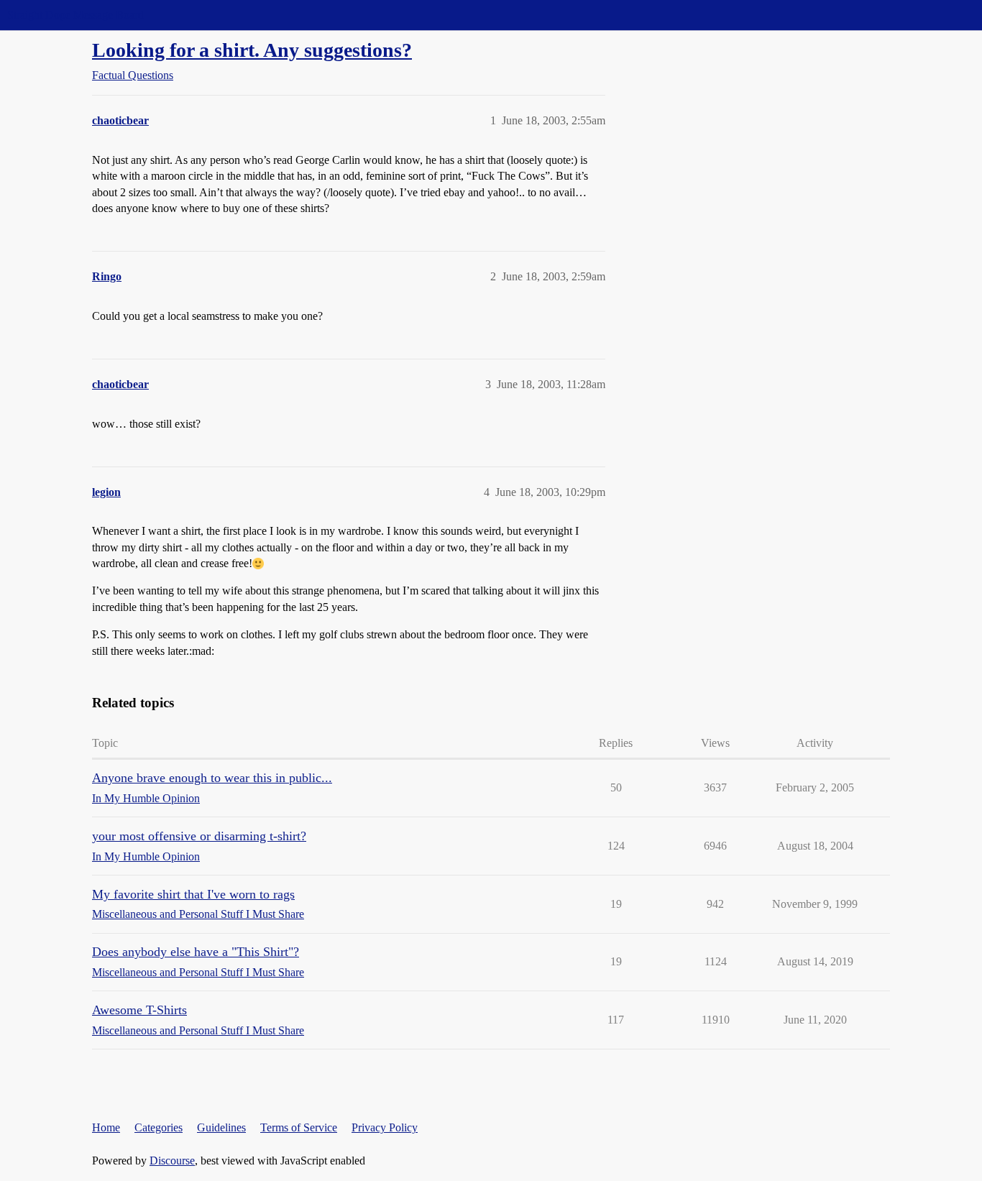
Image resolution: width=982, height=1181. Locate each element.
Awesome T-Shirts (139, 1010)
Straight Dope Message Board (75, 15)
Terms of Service (298, 1127)
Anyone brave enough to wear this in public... (212, 778)
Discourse (172, 1160)
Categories (158, 1127)
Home (106, 1127)
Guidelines (221, 1127)
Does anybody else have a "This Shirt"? (195, 952)
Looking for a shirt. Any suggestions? (252, 50)
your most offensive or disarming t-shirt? (199, 836)
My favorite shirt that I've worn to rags (193, 894)
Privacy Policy (385, 1127)
